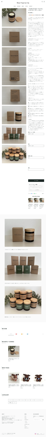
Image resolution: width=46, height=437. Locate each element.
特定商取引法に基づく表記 (10, 433)
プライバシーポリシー (4, 433)
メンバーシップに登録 (32, 185)
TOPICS (26, 6)
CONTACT (30, 6)
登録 (43, 420)
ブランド (15, 402)
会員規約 (14, 433)
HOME (15, 6)
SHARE (33, 193)
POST (30, 193)
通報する (43, 193)
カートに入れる (36, 180)
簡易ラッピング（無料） (31, 132)
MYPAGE (26, 422)
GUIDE (26, 421)
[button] (45, 380)
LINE (36, 193)
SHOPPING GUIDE (27, 424)
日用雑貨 (10, 402)
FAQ (25, 425)
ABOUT (23, 6)
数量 (28, 167)
